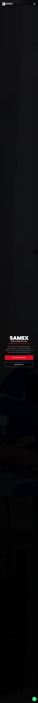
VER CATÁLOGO (19, 357)
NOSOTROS (19, 364)
